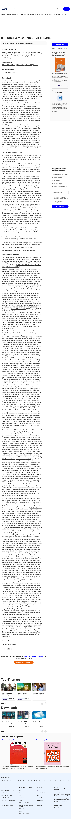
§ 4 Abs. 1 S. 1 (20, 65)
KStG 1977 (5, 557)
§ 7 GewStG (20, 265)
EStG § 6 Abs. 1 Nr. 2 (8, 65)
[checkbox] (52, 196)
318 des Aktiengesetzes (25, 589)
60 (10, 589)
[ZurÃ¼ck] (42, 704)
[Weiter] (45, 703)
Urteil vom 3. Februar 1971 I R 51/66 (19, 270)
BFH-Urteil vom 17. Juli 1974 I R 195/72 (21, 343)
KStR (20, 326)
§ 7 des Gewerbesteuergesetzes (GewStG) (25, 178)
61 (12, 589)
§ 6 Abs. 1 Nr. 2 (29, 265)
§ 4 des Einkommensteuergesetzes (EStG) (18, 182)
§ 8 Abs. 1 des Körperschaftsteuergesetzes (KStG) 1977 (23, 180)
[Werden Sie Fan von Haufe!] (37, 790)
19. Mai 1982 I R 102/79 (18, 309)
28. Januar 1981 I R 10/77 (13, 307)
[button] (66, 9)
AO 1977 (11, 510)
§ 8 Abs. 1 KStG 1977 (12, 267)
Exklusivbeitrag (5, 698)
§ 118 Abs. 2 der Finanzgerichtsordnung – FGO (22, 458)
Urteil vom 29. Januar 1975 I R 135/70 (29, 377)
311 (15, 589)
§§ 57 (6, 589)
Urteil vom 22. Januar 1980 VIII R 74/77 (17, 313)
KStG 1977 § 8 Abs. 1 (31, 65)
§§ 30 (36, 589)
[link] (3, 14)
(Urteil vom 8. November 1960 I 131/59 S (15, 438)
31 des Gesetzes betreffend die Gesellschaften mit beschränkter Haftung (22, 591)
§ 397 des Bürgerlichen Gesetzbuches (21, 353)
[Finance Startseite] (4, 9)
